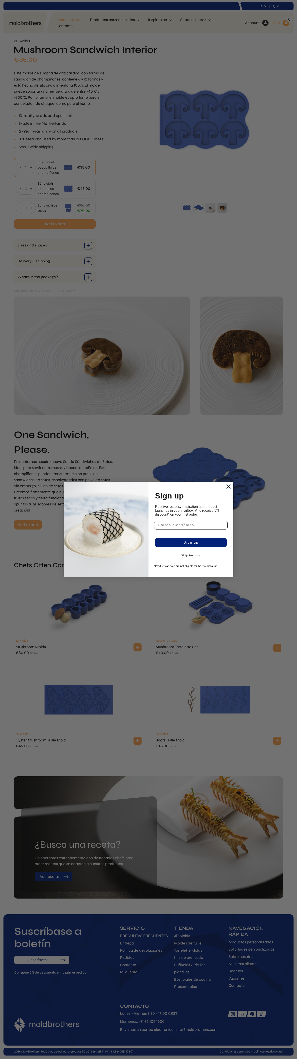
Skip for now (191, 555)
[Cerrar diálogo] (228, 486)
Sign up (191, 542)
